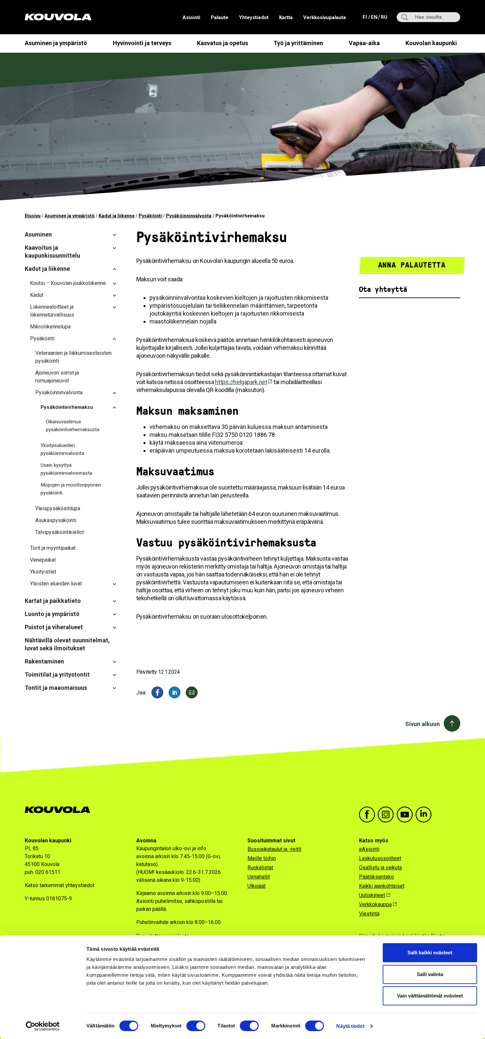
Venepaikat (43, 560)
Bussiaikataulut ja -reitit (274, 849)
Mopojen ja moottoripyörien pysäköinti (71, 489)
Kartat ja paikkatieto (53, 600)
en (374, 17)
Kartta (286, 17)
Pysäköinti (150, 215)
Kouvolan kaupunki (431, 43)
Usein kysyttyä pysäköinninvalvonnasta (66, 469)
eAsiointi (369, 849)
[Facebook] (157, 692)
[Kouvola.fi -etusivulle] (60, 809)
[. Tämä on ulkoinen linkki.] (174, 692)
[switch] (195, 1026)
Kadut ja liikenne (117, 215)
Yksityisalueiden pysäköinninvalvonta (62, 449)
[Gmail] (192, 692)
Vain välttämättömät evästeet (430, 995)
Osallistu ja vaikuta (380, 867)
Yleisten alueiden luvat (56, 583)
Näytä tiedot (350, 1026)
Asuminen (38, 234)
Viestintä (369, 914)
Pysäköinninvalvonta (188, 215)
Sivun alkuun (422, 723)
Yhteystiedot (254, 17)
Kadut (36, 295)
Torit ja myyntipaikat (53, 548)
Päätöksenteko (376, 877)
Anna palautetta (412, 265)
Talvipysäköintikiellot (59, 532)
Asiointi (191, 17)
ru (384, 17)
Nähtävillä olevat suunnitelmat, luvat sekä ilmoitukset (67, 644)
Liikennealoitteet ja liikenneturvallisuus (52, 311)
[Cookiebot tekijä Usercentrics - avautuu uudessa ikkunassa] (43, 1026)
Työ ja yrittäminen (298, 43)
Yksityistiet (43, 572)
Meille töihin (261, 858)
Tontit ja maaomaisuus (56, 687)
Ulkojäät (256, 886)
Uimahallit (258, 877)
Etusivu (33, 215)
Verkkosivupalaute (324, 17)
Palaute (219, 17)
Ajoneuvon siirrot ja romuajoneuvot (57, 377)
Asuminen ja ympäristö (56, 43)
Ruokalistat (260, 867)
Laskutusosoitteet (380, 858)
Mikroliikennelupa (50, 326)
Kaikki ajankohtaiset (381, 886)
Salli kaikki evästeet (429, 952)
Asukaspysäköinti (55, 520)
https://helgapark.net (241, 382)
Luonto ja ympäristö (52, 613)
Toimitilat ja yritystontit (57, 674)
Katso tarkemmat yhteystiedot (59, 885)
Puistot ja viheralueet (54, 627)
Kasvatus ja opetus (222, 43)
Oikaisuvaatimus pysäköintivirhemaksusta (72, 426)
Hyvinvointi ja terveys (142, 43)
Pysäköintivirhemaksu (67, 407)
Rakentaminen (44, 661)
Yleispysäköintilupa (57, 508)
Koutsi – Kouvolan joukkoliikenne (68, 283)
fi (365, 17)
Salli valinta (430, 974)
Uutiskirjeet (372, 895)
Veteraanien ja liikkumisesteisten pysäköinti (73, 357)
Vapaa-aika (364, 43)
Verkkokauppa (375, 904)
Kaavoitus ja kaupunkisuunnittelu (52, 251)
